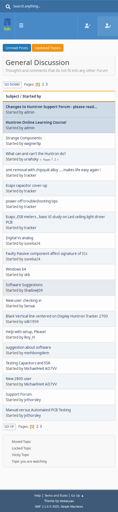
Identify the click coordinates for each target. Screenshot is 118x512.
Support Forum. (19, 394)
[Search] (8, 6)
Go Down (12, 84)
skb (27, 274)
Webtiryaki (67, 501)
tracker (30, 175)
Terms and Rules (56, 495)
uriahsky (31, 159)
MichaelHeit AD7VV (40, 368)
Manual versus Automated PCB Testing (38, 409)
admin (29, 112)
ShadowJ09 (33, 290)
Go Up (9, 426)
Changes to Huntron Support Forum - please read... (51, 106)
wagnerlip (32, 143)
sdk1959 (31, 321)
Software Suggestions (24, 284)
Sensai (29, 305)
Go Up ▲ (77, 495)
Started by (32, 96)
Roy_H (29, 337)
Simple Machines (72, 506)
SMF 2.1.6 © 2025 (47, 506)
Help (37, 495)
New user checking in (23, 300)
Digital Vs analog (19, 237)
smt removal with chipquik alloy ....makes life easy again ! (53, 169)
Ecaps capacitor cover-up (26, 185)
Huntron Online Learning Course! (36, 122)
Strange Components (24, 138)
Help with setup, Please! (26, 331)
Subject (12, 96)
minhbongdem (36, 352)
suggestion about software (28, 347)
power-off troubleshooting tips (32, 201)
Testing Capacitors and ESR (28, 363)
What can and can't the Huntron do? (36, 153)
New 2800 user (19, 378)
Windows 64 (16, 269)
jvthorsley (32, 399)
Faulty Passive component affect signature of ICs (46, 253)
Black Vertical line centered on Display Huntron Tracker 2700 (57, 316)
